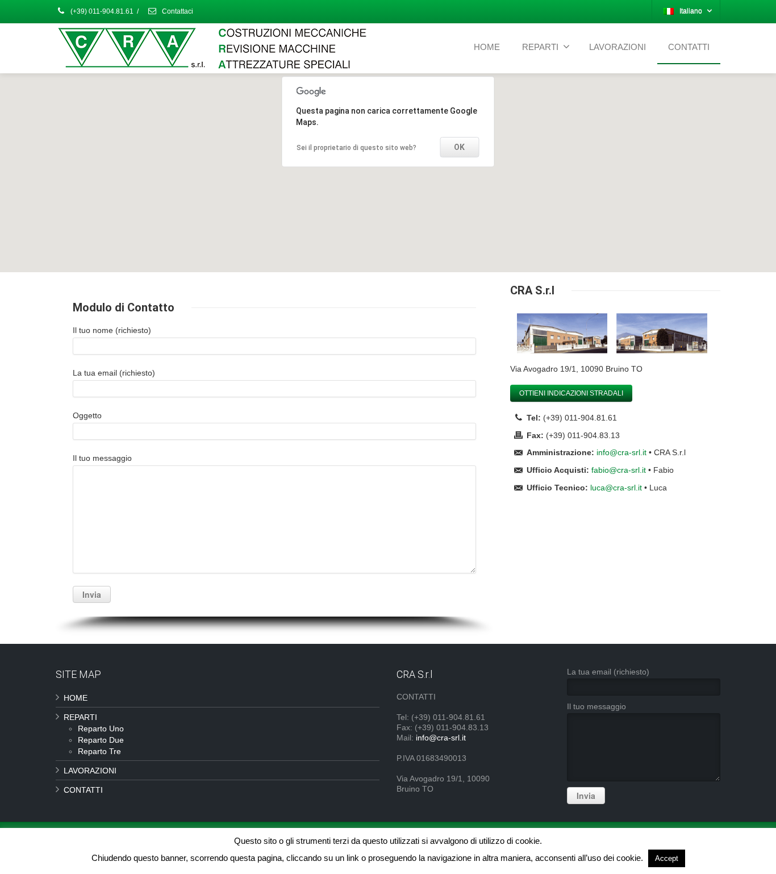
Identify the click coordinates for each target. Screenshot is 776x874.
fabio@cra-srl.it (618, 470)
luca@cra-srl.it (616, 487)
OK (459, 147)
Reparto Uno (101, 728)
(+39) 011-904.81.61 (101, 11)
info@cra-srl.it (621, 452)
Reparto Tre (99, 751)
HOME (487, 47)
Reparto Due (101, 739)
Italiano (690, 11)
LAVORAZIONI (617, 47)
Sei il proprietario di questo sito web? (356, 148)
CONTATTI (689, 47)
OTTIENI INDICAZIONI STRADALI (571, 393)
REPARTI (540, 47)
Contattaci (176, 11)
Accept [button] (666, 858)
